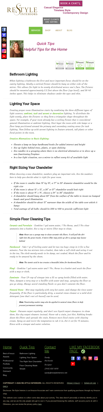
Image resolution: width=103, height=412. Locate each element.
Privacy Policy (73, 383)
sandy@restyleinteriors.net (56, 373)
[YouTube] (4, 55)
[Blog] (4, 39)
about (58, 30)
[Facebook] (4, 29)
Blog (69, 30)
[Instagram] (4, 50)
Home (7, 347)
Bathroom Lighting (27, 353)
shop (48, 30)
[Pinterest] (4, 45)
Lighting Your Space (28, 357)
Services (35, 30)
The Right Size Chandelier (31, 361)
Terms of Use (90, 383)
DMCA (5, 386)
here (40, 404)
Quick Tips (27, 347)
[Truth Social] (4, 34)
